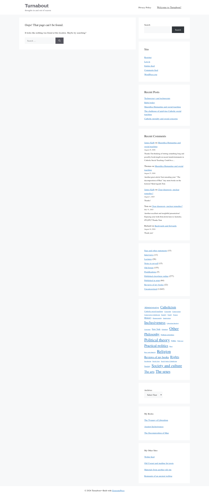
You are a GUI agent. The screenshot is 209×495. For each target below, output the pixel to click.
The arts (149, 371)
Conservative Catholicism (152, 315)
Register (148, 57)
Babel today (149, 102)
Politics (173, 340)
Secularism (147, 361)
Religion (164, 351)
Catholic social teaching (153, 311)
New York (156, 329)
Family (170, 315)
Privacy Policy (144, 7)
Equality (163, 315)
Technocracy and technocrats (157, 98)
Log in (147, 61)
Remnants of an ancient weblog (158, 476)
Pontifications (150, 271)
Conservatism (176, 311)
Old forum (148, 267)
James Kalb (149, 142)
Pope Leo (180, 341)
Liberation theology (173, 323)
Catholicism (168, 307)
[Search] (59, 41)
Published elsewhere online (156, 276)
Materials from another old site (157, 469)
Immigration (167, 318)
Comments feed (151, 70)
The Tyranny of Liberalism (156, 420)
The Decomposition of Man (156, 432)
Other (174, 328)
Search (147, 24)
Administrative (151, 307)
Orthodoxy (165, 329)
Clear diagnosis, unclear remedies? (167, 206)
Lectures (148, 259)
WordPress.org (150, 74)
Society (147, 366)
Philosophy (152, 334)
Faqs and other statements (155, 250)
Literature (147, 329)
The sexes (163, 371)
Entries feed (149, 65)
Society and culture (167, 365)
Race (171, 346)
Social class (156, 361)
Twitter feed (149, 456)
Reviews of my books (154, 284)
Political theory (157, 339)
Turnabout (36, 5)
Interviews (149, 254)
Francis (175, 315)
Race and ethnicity (150, 352)
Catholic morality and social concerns (161, 118)
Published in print (152, 280)
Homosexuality (157, 318)
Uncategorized (150, 288)
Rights (174, 357)
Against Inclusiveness (154, 426)
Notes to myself (151, 263)
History (147, 317)
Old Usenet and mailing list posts (159, 463)
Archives (148, 390)
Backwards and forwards (166, 225)
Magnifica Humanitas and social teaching (162, 106)
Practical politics (156, 345)
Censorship (167, 311)
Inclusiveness (154, 322)
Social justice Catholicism (169, 361)
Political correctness (167, 335)
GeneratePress (118, 490)
